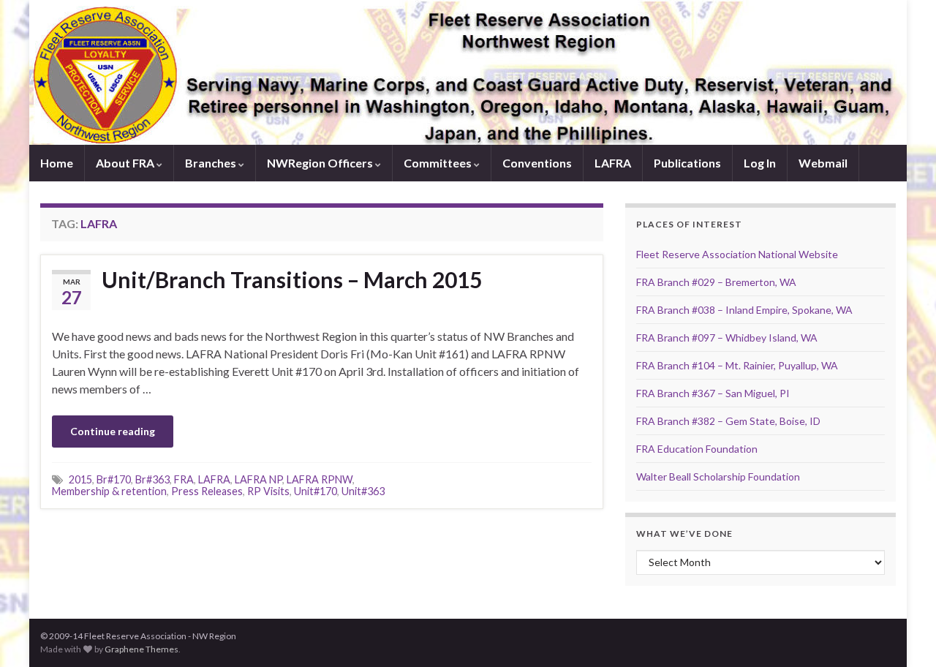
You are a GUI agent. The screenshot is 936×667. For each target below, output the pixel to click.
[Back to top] (903, 634)
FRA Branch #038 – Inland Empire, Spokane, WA (744, 310)
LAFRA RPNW (319, 479)
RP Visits (268, 491)
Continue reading (112, 431)
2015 (80, 479)
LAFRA (613, 163)
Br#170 (114, 479)
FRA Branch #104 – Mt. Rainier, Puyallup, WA (737, 365)
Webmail (823, 163)
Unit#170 (315, 491)
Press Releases (207, 491)
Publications (687, 163)
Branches (211, 163)
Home (56, 163)
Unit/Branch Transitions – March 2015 (292, 279)
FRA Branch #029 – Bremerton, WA (716, 282)
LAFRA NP (258, 479)
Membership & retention (109, 491)
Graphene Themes (141, 649)
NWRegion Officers (321, 163)
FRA (184, 479)
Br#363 (152, 479)
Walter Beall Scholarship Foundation (718, 476)
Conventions (537, 163)
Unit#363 (363, 491)
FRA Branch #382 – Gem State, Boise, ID (728, 421)
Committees (439, 163)
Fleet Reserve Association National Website (737, 254)
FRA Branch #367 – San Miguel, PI (713, 393)
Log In (760, 163)
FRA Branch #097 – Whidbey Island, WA (727, 337)
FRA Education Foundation (697, 448)
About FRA (126, 163)
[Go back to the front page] (468, 72)
